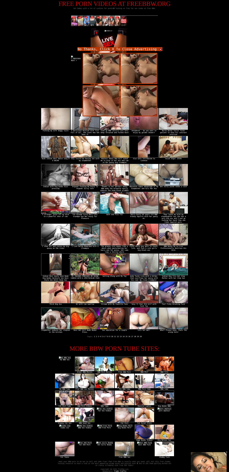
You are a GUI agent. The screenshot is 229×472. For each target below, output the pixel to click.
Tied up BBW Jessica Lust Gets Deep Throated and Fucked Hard (114, 131)
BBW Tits (164, 372)
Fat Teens (64, 457)
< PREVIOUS (76, 58)
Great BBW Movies (84, 372)
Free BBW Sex (124, 457)
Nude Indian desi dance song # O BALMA (55, 159)
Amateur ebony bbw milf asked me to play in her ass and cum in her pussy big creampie (114, 160)
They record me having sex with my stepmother (85, 159)
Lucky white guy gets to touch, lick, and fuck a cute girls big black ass (144, 248)
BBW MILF (144, 372)
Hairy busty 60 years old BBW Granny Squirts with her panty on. (144, 216)
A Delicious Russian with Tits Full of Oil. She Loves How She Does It (85, 132)
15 (126, 336)
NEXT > (74, 60)
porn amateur (164, 411)
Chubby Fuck (164, 457)
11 (115, 336)
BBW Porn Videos (85, 406)
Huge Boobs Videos (144, 440)
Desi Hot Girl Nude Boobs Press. (85, 331)
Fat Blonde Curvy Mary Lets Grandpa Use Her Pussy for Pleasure (85, 216)
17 (132, 336)
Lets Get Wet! (144, 330)
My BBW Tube (65, 389)
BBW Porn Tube (144, 389)
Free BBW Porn (124, 372)
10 (112, 336)
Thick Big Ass (55, 304)
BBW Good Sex (84, 423)
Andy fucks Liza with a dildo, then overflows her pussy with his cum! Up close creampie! (144, 278)
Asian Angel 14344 (173, 159)
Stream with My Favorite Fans (114, 304)
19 (138, 336)
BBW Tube (104, 389)
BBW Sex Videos (84, 428)
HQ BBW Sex (65, 360)
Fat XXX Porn (84, 445)
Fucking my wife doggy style (55, 131)
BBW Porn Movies (104, 372)
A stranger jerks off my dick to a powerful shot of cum (55, 215)
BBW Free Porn (104, 428)
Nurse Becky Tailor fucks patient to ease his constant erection (173, 132)
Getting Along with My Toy (114, 276)
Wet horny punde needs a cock (173, 187)
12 (118, 336)
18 (135, 336)
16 (129, 336)
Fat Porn (124, 423)
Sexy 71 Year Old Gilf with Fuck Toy (144, 305)
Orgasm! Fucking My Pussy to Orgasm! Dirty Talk (85, 187)
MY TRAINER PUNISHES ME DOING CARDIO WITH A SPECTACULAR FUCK (85, 277)
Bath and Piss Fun (114, 214)
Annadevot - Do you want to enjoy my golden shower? (144, 131)
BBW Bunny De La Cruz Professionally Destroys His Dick (173, 248)
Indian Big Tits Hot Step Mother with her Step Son (173, 277)
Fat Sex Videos (104, 411)
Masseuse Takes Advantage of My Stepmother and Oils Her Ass (144, 187)
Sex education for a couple (114, 330)
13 (121, 336)
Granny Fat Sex (64, 423)
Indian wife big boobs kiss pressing (55, 187)
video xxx (64, 428)
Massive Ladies (144, 406)
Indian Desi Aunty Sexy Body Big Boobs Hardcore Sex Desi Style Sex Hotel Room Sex (55, 278)
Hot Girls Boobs (104, 445)
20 (141, 336)
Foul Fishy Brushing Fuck (173, 304)
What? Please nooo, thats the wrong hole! (173, 331)
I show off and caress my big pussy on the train (55, 247)
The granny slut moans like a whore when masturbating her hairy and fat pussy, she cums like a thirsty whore (114, 249)
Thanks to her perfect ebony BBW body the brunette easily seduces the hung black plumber (114, 188)
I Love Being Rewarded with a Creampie (85, 247)
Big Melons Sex (164, 440)
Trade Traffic (120, 471)
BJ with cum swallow (85, 304)
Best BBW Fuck (144, 445)
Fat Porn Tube (65, 406)
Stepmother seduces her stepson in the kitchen (55, 331)
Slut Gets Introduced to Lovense (144, 159)
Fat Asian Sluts (144, 423)
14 (124, 336)
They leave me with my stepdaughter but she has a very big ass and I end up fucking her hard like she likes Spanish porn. (173, 218)
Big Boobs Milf (124, 428)
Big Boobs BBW (164, 406)
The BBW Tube (124, 389)
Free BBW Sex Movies (85, 389)
